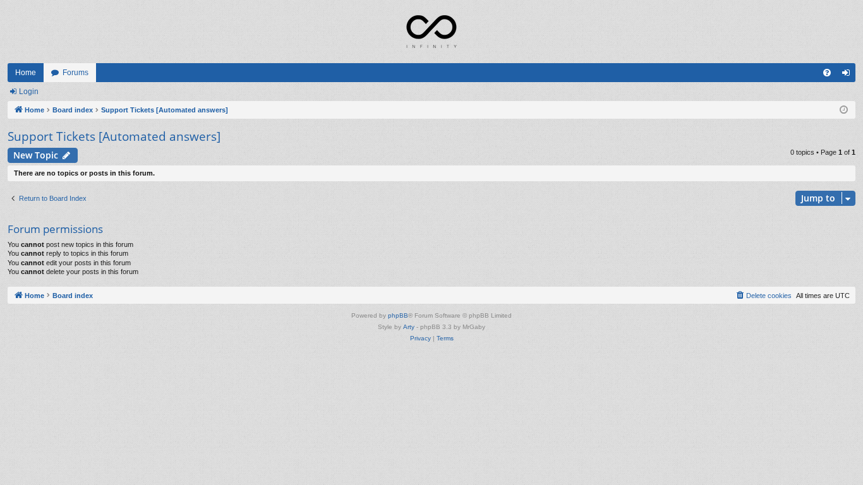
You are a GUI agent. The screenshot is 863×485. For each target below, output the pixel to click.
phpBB (398, 315)
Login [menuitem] (848, 75)
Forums (75, 72)
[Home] (431, 31)
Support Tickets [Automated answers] (114, 136)
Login (29, 91)
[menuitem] (827, 72)
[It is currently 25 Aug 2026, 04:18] (844, 110)
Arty (408, 326)
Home (25, 72)
